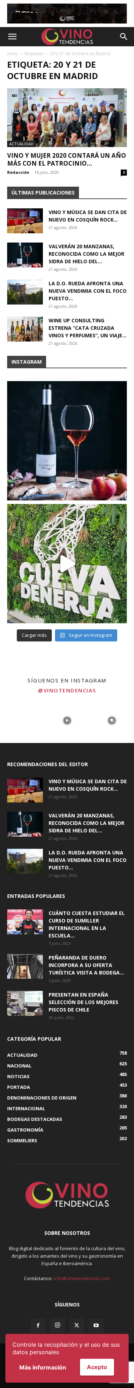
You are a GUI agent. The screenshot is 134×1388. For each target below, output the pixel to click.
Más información (42, 1367)
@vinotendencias (67, 690)
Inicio (12, 54)
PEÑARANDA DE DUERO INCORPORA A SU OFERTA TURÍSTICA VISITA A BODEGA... (86, 965)
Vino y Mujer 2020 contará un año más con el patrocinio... (66, 159)
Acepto (97, 1367)
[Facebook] (38, 1326)
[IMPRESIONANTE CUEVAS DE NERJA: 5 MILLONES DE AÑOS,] (67, 563)
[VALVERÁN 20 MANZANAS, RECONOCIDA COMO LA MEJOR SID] (67, 440)
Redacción (18, 172)
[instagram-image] (22, 720)
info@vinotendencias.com (82, 1278)
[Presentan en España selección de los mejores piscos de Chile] (25, 1003)
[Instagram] (57, 1325)
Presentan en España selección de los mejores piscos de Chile (83, 1002)
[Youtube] (96, 1326)
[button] (12, 36)
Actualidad (21, 143)
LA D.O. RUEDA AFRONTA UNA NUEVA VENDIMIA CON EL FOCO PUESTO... (87, 291)
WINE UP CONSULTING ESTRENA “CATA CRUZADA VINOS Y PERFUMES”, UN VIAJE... (87, 328)
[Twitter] (77, 1326)
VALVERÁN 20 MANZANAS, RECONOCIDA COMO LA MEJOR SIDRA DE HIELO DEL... (86, 254)
